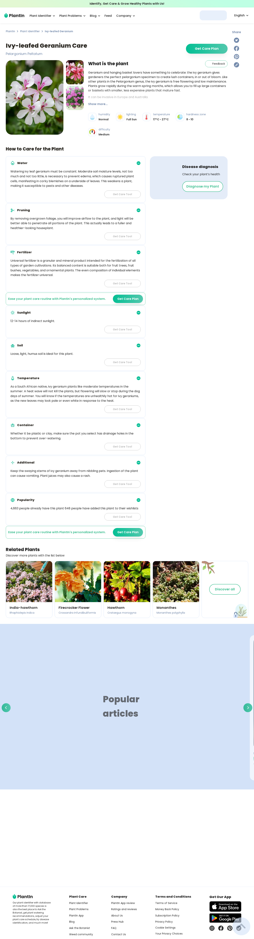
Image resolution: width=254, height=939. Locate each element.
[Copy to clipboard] (236, 64)
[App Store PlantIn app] (225, 906)
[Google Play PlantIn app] (225, 918)
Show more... (98, 104)
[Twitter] (236, 40)
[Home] (14, 15)
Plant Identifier (30, 31)
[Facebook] (236, 48)
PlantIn (10, 31)
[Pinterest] (236, 56)
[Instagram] (212, 928)
